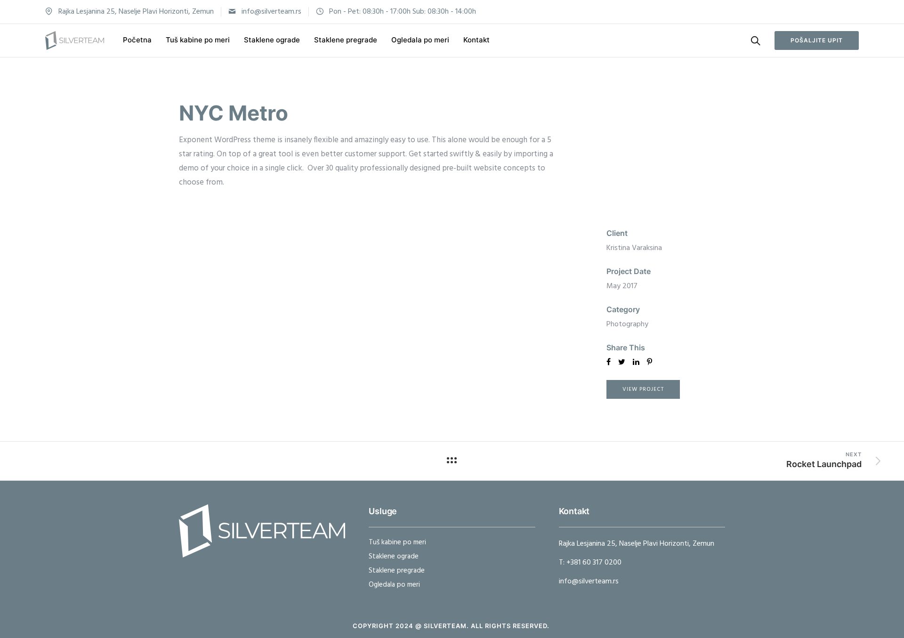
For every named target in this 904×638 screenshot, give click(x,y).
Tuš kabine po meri (198, 39)
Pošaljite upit (817, 40)
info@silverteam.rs (271, 12)
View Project (643, 389)
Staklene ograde (272, 39)
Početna (137, 39)
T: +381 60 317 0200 (590, 563)
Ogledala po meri (420, 39)
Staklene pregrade (345, 39)
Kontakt (476, 39)
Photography (627, 324)
